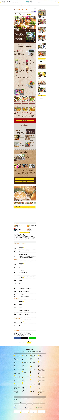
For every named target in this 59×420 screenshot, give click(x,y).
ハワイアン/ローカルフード (16, 363)
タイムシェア (23, 358)
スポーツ (14, 380)
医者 (30, 388)
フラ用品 (31, 372)
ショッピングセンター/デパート (17, 376)
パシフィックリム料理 (16, 359)
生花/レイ (14, 381)
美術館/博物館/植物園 (16, 391)
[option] (25, 193)
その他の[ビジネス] (40, 390)
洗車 (38, 358)
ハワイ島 (27, 407)
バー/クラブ (15, 370)
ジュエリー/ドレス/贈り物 (32, 362)
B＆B (22, 359)
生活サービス (40, 376)
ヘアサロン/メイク (23, 365)
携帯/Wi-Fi (23, 380)
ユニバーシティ (41, 402)
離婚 (38, 366)
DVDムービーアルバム (24, 372)
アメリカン (15, 358)
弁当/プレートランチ (16, 361)
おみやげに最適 (29, 334)
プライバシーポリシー (25, 412)
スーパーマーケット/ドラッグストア (17, 377)
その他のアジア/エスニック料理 (17, 373)
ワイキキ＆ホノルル (22, 335)
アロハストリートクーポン (23, 207)
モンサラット (28, 402)
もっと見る (25, 232)
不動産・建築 (40, 392)
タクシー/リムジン (31, 376)
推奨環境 (33, 412)
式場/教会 (31, 361)
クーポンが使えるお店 (3, 1)
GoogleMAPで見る (21, 247)
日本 (15, 407)
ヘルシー (32, 333)
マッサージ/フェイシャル (24, 388)
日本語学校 (23, 390)
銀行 (22, 373)
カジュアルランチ (16, 333)
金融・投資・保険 (41, 369)
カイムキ (21, 402)
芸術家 (38, 387)
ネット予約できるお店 (8, 1)
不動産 (38, 394)
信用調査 (39, 388)
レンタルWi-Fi (31, 383)
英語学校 (22, 384)
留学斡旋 (22, 391)
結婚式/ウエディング (33, 355)
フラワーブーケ (31, 359)
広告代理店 (39, 384)
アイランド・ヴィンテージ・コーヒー (22, 9)
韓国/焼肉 (14, 366)
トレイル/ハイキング (16, 390)
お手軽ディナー (20, 333)
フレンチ (14, 369)
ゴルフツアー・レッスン (32, 369)
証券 (38, 373)
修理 (38, 359)
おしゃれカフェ (28, 333)
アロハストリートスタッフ (17, 412)
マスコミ (39, 383)
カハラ (14, 402)
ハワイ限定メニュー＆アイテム (23, 334)
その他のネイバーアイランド (40, 407)
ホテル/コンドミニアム (25, 355)
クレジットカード (39, 372)
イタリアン (15, 362)
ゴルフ (31, 366)
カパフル (34, 402)
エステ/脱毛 (23, 366)
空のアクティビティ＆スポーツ (17, 387)
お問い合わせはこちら (24, 181)
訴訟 (38, 363)
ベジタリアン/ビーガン (16, 334)
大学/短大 (23, 386)
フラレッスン (31, 373)
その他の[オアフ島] (15, 405)
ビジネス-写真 (39, 386)
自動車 (40, 355)
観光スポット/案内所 (16, 392)
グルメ (15, 355)
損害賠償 (39, 365)
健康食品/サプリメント (24, 369)
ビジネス (40, 381)
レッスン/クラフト (15, 388)
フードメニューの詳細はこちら (25, 120)
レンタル (24, 377)
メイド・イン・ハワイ (16, 335)
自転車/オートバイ (23, 379)
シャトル (31, 377)
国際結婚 (31, 358)
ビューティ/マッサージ (25, 362)
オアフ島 (16, 399)
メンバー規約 (41, 412)
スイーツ (24, 333)
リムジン (31, 363)
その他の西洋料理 (15, 372)
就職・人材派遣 (32, 391)
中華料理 (14, 365)
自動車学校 (23, 387)
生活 (38, 379)
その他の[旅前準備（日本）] (32, 384)
